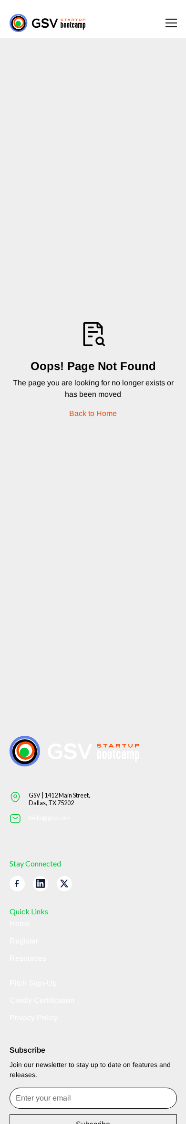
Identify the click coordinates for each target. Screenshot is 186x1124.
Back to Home (93, 413)
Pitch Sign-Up (33, 983)
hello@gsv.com (50, 817)
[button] (165, 22)
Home (20, 924)
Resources (28, 958)
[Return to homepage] (48, 23)
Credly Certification (42, 1000)
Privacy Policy (34, 1017)
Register (24, 941)
